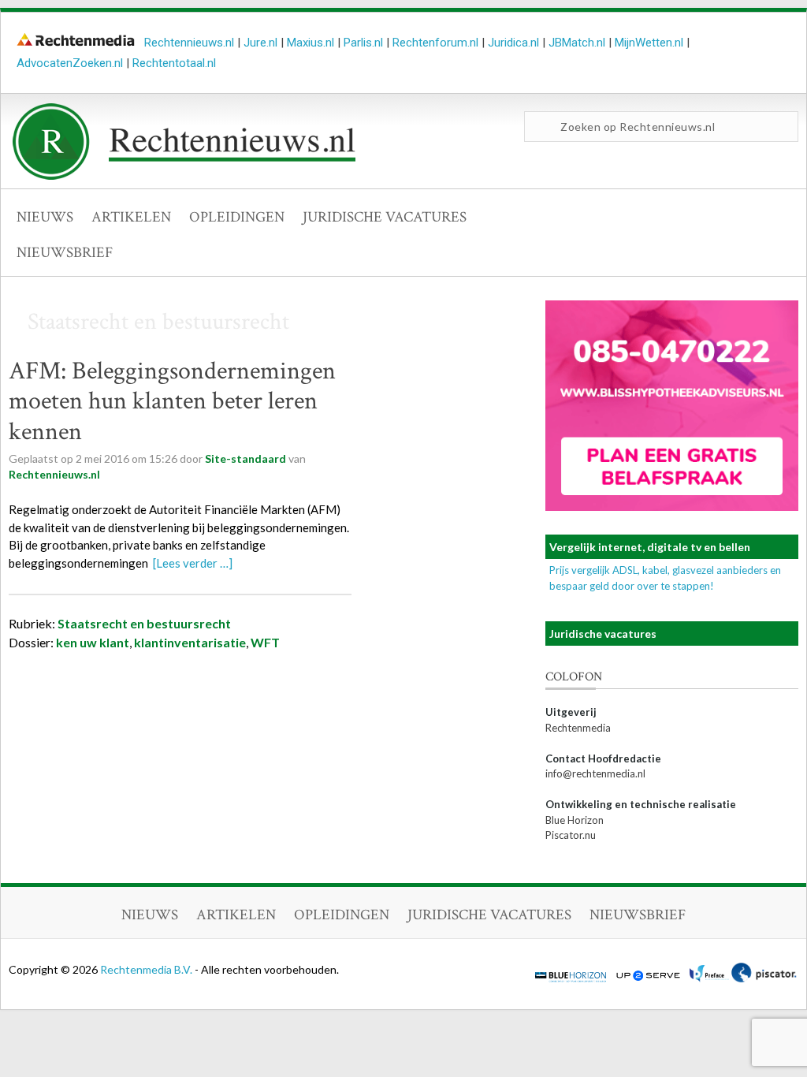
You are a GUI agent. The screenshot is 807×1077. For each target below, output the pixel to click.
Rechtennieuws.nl (189, 42)
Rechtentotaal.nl (174, 63)
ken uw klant (92, 642)
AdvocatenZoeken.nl (70, 63)
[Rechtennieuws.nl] (184, 176)
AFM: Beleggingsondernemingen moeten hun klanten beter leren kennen (172, 401)
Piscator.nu (570, 835)
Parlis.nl (363, 42)
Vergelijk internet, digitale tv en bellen (649, 546)
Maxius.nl (310, 42)
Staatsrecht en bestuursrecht (144, 623)
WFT (265, 642)
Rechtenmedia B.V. (147, 969)
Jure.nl (260, 42)
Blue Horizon (574, 820)
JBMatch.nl (577, 42)
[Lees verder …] (192, 563)
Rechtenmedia (578, 727)
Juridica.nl (513, 42)
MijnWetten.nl (649, 42)
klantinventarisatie (190, 642)
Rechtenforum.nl (435, 42)
